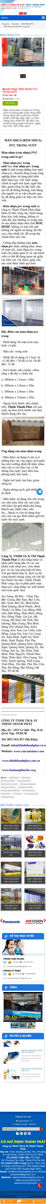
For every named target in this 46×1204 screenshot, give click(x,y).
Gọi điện (10, 1201)
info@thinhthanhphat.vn (21, 1171)
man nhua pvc (5, 794)
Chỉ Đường (40, 1201)
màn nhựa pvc (13, 777)
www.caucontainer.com (28, 1180)
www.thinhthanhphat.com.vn (28, 1177)
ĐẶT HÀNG (10, 103)
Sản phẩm (15, 24)
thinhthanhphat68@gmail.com (28, 1173)
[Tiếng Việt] (21, 13)
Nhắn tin (24, 1201)
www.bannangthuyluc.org (28, 1182)
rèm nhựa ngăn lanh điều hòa (10, 790)
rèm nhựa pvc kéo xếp (25, 787)
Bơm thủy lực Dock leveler (30, 1041)
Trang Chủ (5, 24)
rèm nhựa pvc (26, 777)
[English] (25, 13)
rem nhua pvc (17, 794)
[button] (40, 1007)
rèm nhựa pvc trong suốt (27, 784)
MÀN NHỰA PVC (27, 24)
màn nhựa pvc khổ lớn (8, 787)
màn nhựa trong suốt (7, 781)
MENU (4, 17)
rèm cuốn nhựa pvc (28, 790)
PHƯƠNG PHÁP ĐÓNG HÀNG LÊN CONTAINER (31, 1046)
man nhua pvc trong (31, 794)
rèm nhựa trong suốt (23, 781)
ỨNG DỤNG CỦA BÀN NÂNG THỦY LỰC (31, 1064)
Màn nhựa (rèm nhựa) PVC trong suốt (17, 26)
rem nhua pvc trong (7, 797)
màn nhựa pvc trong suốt (9, 784)
